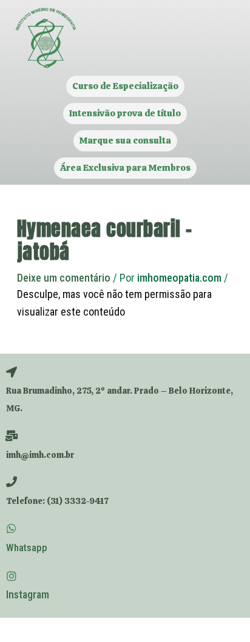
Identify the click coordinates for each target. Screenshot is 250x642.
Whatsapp (26, 547)
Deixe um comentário (63, 277)
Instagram (27, 594)
